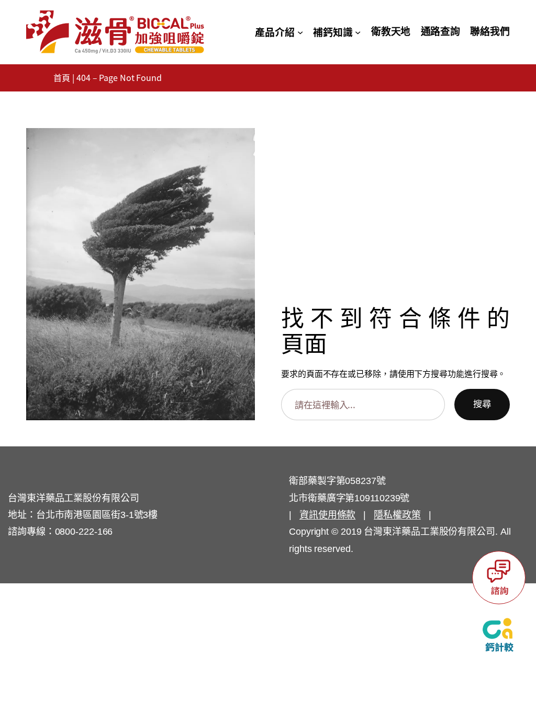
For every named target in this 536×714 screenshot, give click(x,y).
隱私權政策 (397, 515)
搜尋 (482, 404)
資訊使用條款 (327, 515)
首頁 (61, 78)
